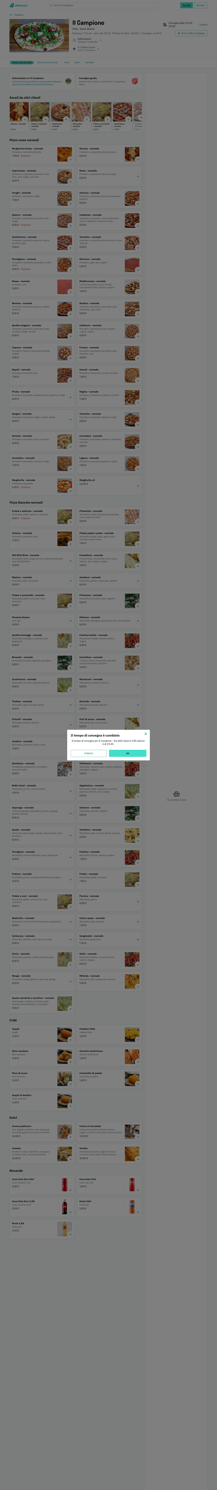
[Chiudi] (145, 734)
